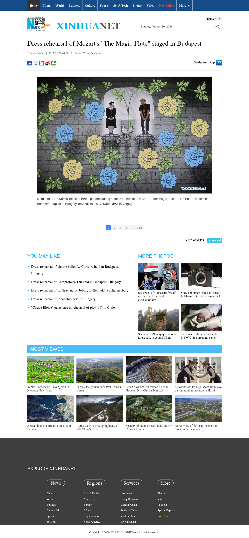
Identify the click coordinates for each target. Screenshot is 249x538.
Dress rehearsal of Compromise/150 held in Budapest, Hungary (76, 281)
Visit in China (128, 516)
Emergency (127, 527)
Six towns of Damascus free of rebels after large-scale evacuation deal (157, 296)
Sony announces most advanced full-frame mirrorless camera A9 (200, 294)
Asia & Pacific (92, 493)
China (46, 5)
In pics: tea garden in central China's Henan (98, 388)
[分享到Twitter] (35, 63)
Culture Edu (53, 510)
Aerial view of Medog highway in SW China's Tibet (97, 427)
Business (74, 5)
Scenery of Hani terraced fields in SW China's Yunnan (149, 427)
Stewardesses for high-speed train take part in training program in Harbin (198, 388)
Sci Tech (51, 521)
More (184, 5)
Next (139, 227)
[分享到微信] (53, 63)
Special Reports (166, 510)
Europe (88, 504)
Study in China (129, 510)
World (59, 5)
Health (50, 527)
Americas (89, 499)
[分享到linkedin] (41, 63)
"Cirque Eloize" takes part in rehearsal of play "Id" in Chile (73, 307)
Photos (137, 5)
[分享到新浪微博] (47, 63)
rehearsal (214, 240)
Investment (127, 493)
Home (34, 5)
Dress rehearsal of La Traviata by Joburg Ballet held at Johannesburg (79, 290)
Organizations (91, 516)
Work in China (129, 504)
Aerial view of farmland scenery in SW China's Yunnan (196, 427)
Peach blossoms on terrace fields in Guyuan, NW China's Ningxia (147, 388)
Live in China (128, 521)
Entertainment (54, 533)
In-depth (162, 504)
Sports (104, 5)
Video (150, 5)
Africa (87, 510)
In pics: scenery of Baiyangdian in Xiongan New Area (48, 388)
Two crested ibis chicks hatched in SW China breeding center (200, 335)
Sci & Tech (120, 5)
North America (92, 521)
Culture (90, 5)
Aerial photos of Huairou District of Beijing (49, 427)
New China (166, 5)
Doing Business (129, 499)
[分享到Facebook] (29, 63)
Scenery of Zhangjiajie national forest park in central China (157, 335)
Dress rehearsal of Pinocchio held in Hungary (63, 298)
